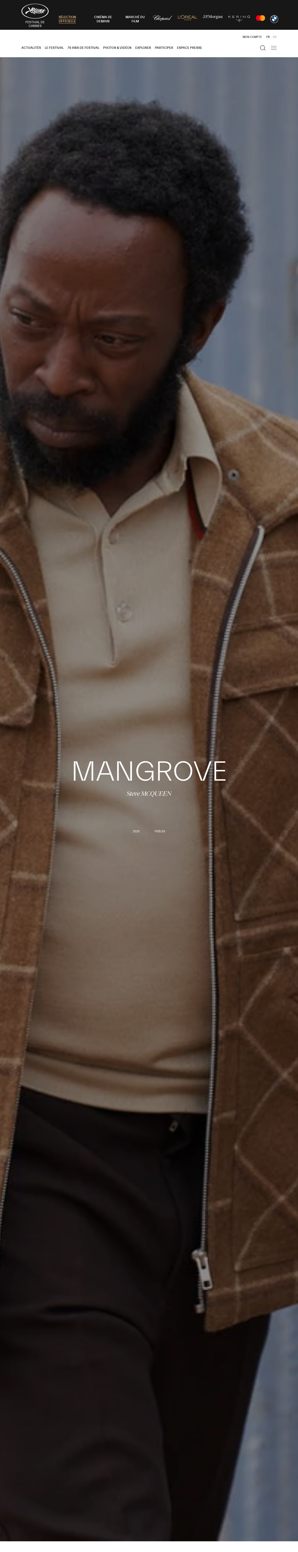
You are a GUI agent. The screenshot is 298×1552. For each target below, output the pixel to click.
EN (275, 37)
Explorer (143, 48)
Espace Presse (189, 48)
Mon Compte (252, 37)
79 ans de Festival (83, 48)
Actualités (31, 48)
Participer (164, 48)
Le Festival (54, 48)
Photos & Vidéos (117, 48)
